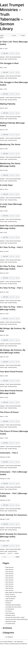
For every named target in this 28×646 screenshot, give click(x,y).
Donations (8, 602)
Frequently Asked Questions (13, 605)
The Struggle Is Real (9, 63)
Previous (2, 553)
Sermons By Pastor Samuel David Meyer (16, 619)
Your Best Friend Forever (11, 372)
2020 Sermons (9, 578)
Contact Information (10, 596)
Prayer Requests (10, 613)
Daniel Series (9, 600)
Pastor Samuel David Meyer (13, 57)
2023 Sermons (9, 584)
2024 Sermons (9, 586)
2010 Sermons (9, 571)
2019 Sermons (9, 575)
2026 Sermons (9, 590)
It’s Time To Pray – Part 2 (11, 247)
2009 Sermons (9, 569)
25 (8, 553)
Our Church (8, 611)
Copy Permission (10, 598)
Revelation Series (10, 615)
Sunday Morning (12, 59)
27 (11, 553)
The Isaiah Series (10, 623)
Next (17, 553)
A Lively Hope (6, 185)
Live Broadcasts (9, 609)
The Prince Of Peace (9, 412)
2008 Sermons (9, 567)
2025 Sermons (9, 588)
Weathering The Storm (10, 144)
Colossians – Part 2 (9, 453)
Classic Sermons (10, 594)
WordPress (24, 643)
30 (15, 553)
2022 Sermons (9, 582)
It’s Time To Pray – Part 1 (11, 288)
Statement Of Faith (10, 621)
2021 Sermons (9, 580)
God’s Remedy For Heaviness (13, 515)
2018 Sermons (9, 573)
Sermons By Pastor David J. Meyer (14, 617)
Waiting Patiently (7, 104)
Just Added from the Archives (13, 607)
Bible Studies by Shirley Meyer (13, 592)
